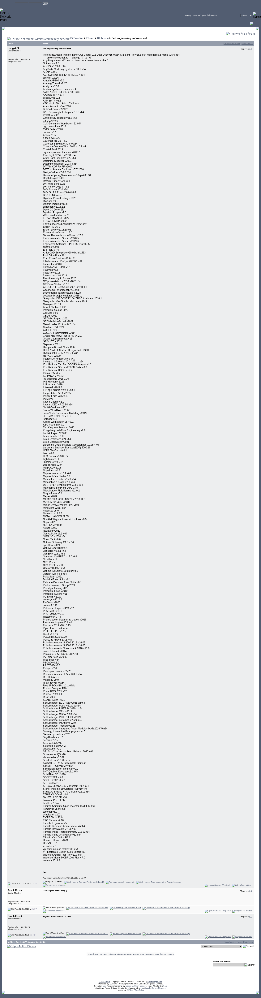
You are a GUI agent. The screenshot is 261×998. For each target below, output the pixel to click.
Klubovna (103, 38)
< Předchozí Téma (232, 43)
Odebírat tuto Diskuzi (164, 954)
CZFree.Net (76, 38)
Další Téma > (247, 43)
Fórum (90, 38)
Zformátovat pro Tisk (97, 954)
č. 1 (250, 49)
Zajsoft (147, 988)
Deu (104, 986)
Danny (154, 988)
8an (165, 986)
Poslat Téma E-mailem (143, 954)
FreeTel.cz (139, 990)
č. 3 (250, 917)
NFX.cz (130, 990)
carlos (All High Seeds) (136, 986)
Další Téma (248, 942)
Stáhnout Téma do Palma (119, 954)
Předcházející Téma (233, 942)
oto (141, 988)
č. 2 (250, 891)
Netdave (162, 988)
